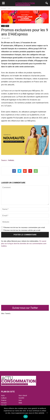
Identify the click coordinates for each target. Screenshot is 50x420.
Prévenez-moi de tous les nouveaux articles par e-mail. (22, 230)
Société (21, 398)
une (3, 26)
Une (20, 400)
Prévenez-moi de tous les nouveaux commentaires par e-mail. (24, 227)
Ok (26, 416)
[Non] (47, 413)
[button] (46, 3)
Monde (4, 405)
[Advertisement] (25, 274)
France (3, 400)
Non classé (23, 395)
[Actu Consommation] (18, 385)
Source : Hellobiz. (8, 160)
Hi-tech (4, 403)
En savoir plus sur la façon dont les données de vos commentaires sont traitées (23, 243)
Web (7, 26)
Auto (3, 395)
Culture (4, 398)
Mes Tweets (5, 313)
